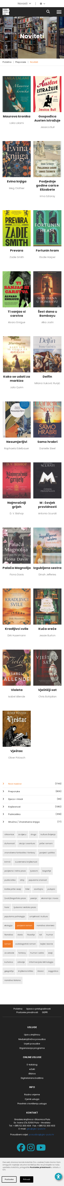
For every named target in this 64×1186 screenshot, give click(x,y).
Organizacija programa (32, 1048)
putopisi (51, 889)
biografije (46, 870)
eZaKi (32, 1069)
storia (20, 934)
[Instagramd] (31, 1149)
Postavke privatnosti (27, 1012)
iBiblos (32, 1073)
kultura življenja (48, 834)
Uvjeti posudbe (32, 1043)
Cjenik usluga (32, 1099)
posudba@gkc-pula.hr (41, 1134)
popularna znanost (38, 880)
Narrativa (8, 934)
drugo (33, 834)
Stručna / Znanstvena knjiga (34, 822)
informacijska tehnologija (41, 962)
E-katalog (32, 1064)
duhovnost (9, 843)
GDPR (45, 1012)
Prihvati (26, 1179)
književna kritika (25, 971)
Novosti (22, 3)
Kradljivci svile (16, 629)
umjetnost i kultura (38, 916)
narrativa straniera (45, 925)
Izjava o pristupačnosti (38, 1008)
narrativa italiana (12, 980)
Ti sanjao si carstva (17, 314)
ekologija (8, 925)
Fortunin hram (47, 250)
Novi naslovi (34, 783)
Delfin (47, 377)
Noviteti (34, 62)
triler (27, 889)
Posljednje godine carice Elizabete (47, 185)
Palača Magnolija (17, 568)
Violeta (17, 690)
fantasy (22, 952)
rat (40, 934)
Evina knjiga (16, 181)
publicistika (10, 880)
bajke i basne (46, 943)
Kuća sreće (47, 629)
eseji (50, 952)
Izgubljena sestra (47, 568)
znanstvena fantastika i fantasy (19, 852)
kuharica (8, 962)
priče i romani (46, 843)
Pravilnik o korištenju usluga (32, 1103)
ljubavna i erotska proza (25, 907)
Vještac (16, 751)
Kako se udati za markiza (16, 379)
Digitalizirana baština (32, 1078)
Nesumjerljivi (16, 442)
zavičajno (38, 889)
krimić (7, 861)
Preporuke (20, 62)
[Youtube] (41, 1149)
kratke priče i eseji (12, 889)
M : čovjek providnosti (47, 505)
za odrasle (9, 952)
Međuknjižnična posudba (32, 1039)
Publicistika (34, 814)
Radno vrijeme (32, 1094)
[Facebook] (22, 1149)
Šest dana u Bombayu (47, 314)
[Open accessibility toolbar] (58, 1176)
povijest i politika (47, 852)
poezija (33, 898)
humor (49, 934)
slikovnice (9, 834)
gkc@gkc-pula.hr (36, 1128)
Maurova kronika (16, 116)
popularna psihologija (14, 916)
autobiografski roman (25, 943)
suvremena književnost (26, 861)
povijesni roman (24, 925)
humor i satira (37, 952)
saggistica (53, 971)
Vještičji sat (47, 690)
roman (7, 943)
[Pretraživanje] (51, 12)
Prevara (16, 250)
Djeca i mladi (34, 799)
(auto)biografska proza (15, 898)
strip (22, 880)
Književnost (34, 806)
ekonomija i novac (50, 898)
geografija (9, 971)
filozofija (31, 934)
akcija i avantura (27, 843)
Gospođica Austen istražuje (47, 118)
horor (6, 907)
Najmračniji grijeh (16, 505)
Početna (7, 62)
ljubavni (34, 870)
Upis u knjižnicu (32, 1034)
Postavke (9, 1179)
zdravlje (21, 962)
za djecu (22, 834)
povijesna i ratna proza (15, 870)
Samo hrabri (47, 442)
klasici (41, 971)
